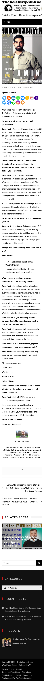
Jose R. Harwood (22, 87)
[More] (23, 102)
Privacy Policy (8, 669)
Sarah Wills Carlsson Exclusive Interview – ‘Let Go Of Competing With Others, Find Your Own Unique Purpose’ (24, 488)
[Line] (13, 102)
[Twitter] (4, 98)
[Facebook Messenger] (23, 98)
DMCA (18, 675)
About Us (32, 457)
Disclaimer (26, 672)
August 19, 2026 (11, 546)
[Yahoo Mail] (36, 98)
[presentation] (34, 526)
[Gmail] (32, 98)
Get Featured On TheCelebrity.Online (17, 678)
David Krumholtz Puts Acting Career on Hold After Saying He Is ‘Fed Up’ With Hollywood (21, 540)
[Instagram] (18, 102)
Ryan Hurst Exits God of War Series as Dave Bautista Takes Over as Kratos (23, 609)
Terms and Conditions (11, 672)
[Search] (39, 563)
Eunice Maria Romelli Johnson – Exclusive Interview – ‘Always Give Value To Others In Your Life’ (20, 502)
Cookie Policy (7, 675)
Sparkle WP (26, 665)
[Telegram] (4, 102)
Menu (10, 22)
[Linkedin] (13, 98)
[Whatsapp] (18, 98)
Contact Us (27, 675)
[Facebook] (9, 102)
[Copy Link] (27, 98)
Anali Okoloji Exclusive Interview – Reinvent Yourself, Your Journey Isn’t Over (23, 618)
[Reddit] (9, 98)
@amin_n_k (16, 424)
